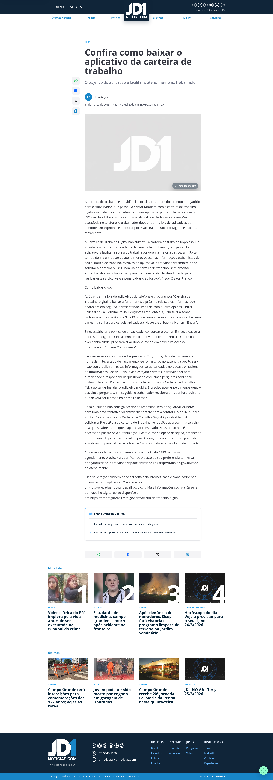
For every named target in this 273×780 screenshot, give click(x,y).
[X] (205, 5)
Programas (193, 748)
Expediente (211, 763)
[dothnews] (218, 776)
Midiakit (209, 753)
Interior (115, 17)
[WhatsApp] (223, 5)
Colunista (215, 17)
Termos (208, 748)
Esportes (158, 17)
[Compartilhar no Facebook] (76, 91)
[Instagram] (200, 5)
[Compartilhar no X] (76, 101)
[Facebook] (194, 5)
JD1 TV (187, 17)
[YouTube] (211, 5)
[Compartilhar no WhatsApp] (76, 81)
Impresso (174, 753)
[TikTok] (217, 5)
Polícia (91, 17)
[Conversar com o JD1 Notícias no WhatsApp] (263, 770)
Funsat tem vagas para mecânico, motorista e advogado (126, 524)
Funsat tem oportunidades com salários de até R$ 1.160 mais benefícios (135, 532)
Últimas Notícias (61, 17)
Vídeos (190, 753)
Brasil (154, 748)
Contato (209, 758)
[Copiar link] (76, 111)
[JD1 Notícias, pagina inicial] (62, 749)
